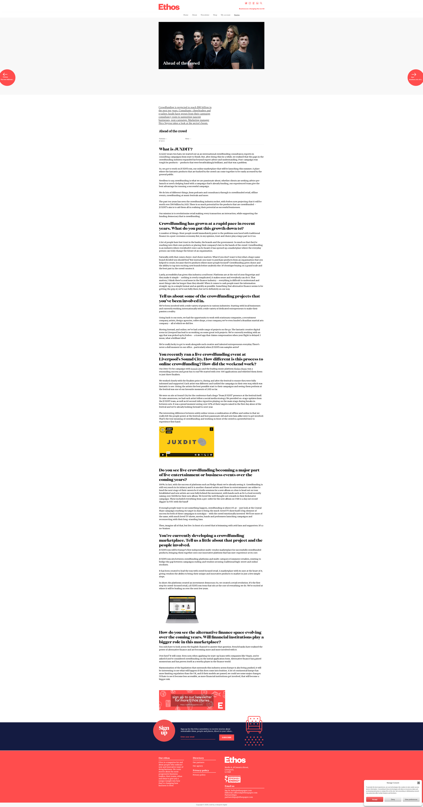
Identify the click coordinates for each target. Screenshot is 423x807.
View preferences (411, 799)
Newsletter (205, 15)
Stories (237, 15)
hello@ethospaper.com (241, 790)
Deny (393, 799)
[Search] (261, 3)
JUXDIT (162, 154)
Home (185, 15)
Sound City (196, 369)
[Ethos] (169, 7)
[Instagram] (250, 3)
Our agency (198, 766)
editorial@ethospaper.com (245, 793)
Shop (215, 15)
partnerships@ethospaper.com (239, 797)
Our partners (198, 762)
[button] (418, 783)
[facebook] (253, 3)
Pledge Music (240, 369)
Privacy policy (199, 775)
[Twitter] (246, 3)
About (194, 15)
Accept (374, 799)
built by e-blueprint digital (218, 805)
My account (225, 15)
